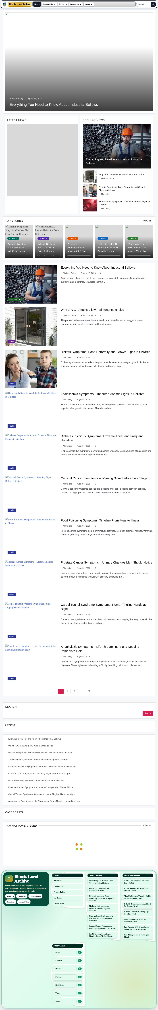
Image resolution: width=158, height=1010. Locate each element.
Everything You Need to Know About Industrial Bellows (53, 104)
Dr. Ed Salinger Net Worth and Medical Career (136, 889)
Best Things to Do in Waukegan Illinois (136, 935)
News (87, 4)
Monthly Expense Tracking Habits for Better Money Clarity (137, 897)
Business (74, 4)
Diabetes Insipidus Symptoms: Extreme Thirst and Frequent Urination (42, 766)
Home (37, 4)
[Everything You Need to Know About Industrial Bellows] (117, 146)
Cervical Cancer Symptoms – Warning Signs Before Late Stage (104, 478)
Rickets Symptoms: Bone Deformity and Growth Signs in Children (105, 352)
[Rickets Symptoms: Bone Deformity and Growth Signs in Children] (90, 190)
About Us (10, 896)
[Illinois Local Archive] (4, 4)
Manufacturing (16, 98)
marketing (105, 194)
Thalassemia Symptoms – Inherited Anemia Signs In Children (103, 394)
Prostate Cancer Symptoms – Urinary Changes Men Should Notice (106, 562)
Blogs (61, 4)
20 (89, 691)
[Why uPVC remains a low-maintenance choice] (90, 176)
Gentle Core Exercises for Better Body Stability (136, 881)
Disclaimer (11, 901)
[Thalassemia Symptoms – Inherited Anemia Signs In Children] (90, 205)
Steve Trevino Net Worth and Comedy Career (135, 920)
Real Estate (59, 985)
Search (11, 707)
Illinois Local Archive (19, 4)
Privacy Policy (35, 896)
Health (12, 384)
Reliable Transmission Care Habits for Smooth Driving (138, 905)
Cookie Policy (24, 901)
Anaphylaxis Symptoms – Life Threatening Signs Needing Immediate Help (44, 801)
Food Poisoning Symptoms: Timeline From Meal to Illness (100, 520)
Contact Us (48, 4)
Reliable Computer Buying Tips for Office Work (136, 912)
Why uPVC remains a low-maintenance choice (121, 174)
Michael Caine (107, 178)
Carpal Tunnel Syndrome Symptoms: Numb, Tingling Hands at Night (41, 794)
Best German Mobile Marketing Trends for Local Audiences (136, 928)
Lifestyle (58, 960)
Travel (57, 993)
